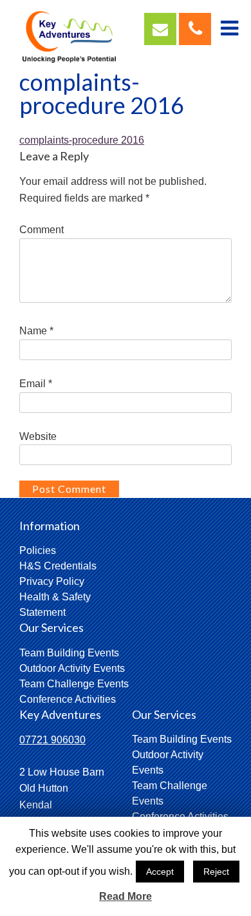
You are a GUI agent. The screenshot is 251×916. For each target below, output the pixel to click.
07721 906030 (52, 739)
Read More (125, 896)
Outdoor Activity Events (72, 668)
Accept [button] (160, 871)
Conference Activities (67, 699)
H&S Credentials (58, 565)
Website (38, 436)
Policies (37, 550)
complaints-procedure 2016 (81, 140)
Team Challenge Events (74, 683)
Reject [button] (216, 871)
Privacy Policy (51, 581)
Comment (41, 229)
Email (35, 383)
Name (36, 330)
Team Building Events (69, 652)
